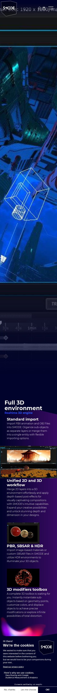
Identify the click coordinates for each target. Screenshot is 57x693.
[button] (50, 8)
